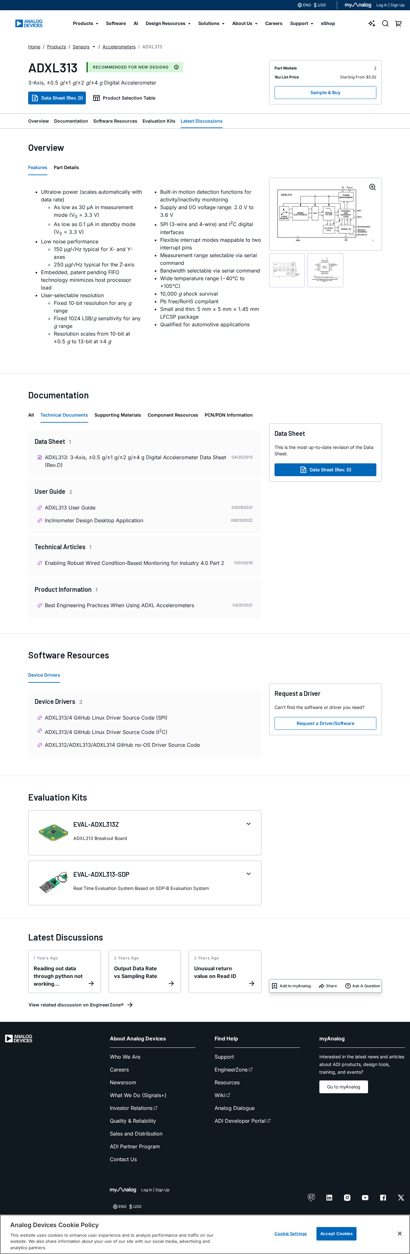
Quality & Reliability (133, 1121)
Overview (38, 121)
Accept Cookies (336, 1233)
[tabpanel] (144, 270)
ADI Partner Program (135, 1146)
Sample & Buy (325, 92)
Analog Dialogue (235, 1108)
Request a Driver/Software (325, 723)
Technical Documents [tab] (64, 415)
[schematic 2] (325, 270)
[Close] (400, 1233)
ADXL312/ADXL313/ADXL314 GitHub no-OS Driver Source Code (122, 745)
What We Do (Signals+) (138, 1095)
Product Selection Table (129, 98)
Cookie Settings (291, 1233)
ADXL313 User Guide (70, 507)
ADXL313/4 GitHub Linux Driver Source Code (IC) (106, 731)
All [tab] (31, 415)
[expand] (248, 824)
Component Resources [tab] (173, 415)
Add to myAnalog (295, 985)
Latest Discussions (202, 121)
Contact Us (123, 1159)
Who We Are (125, 1057)
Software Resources (115, 121)
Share (331, 985)
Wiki (220, 1095)
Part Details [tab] (66, 167)
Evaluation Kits (159, 121)
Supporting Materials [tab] (117, 415)
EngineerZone (231, 1069)
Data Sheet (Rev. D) (62, 98)
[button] (94, 47)
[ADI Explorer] (372, 23)
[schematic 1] (287, 270)
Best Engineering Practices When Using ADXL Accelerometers (119, 605)
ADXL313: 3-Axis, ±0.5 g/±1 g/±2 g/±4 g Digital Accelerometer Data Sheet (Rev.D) (135, 461)
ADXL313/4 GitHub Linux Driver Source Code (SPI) (106, 717)
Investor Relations (131, 1108)
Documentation (71, 121)
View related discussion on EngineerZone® (76, 1004)
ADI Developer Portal (240, 1121)
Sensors (81, 46)
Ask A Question (366, 985)
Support (224, 1057)
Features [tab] (37, 167)
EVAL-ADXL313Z (96, 824)
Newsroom (123, 1082)
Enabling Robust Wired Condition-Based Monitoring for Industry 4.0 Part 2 (134, 563)
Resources (227, 1082)
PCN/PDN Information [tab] (229, 415)
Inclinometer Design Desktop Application (94, 520)
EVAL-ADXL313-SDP (101, 874)
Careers (119, 1069)
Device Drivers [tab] (44, 675)
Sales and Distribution (136, 1133)
